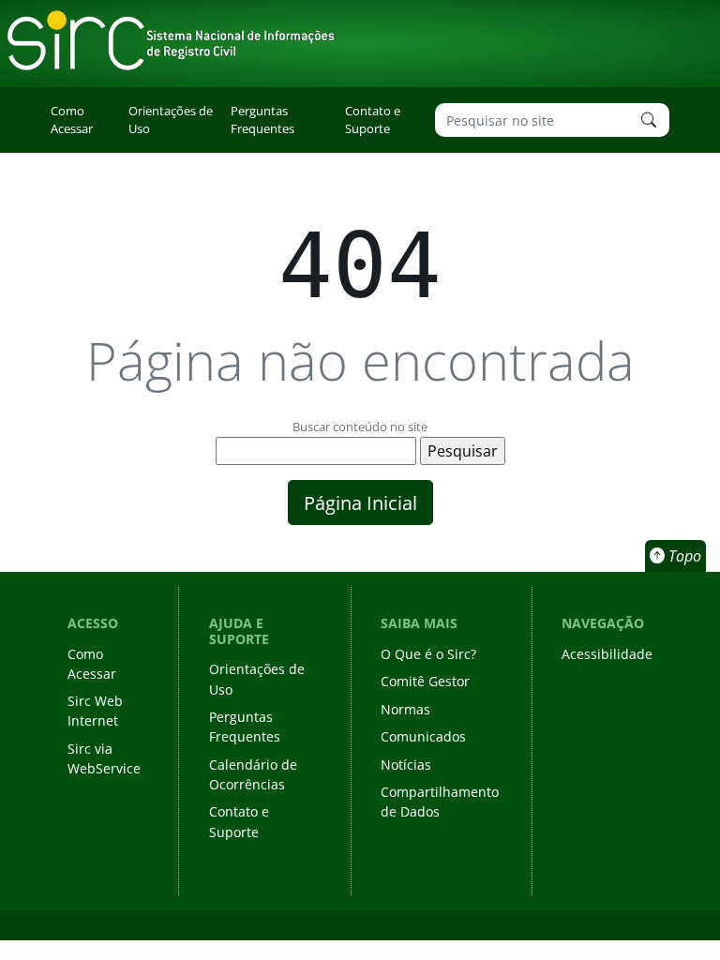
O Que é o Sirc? (428, 654)
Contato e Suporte (372, 119)
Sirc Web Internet (95, 710)
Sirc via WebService (104, 758)
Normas (405, 709)
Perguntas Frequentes (262, 119)
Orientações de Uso (170, 119)
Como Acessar (72, 119)
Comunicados (423, 736)
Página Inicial (360, 502)
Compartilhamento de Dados (440, 801)
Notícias (406, 764)
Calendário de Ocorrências (253, 774)
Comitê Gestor (425, 681)
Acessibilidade (607, 654)
